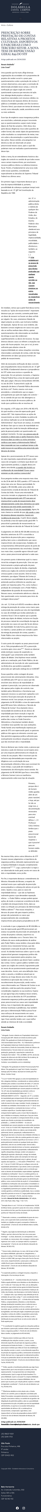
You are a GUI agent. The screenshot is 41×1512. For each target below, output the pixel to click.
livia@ (13, 1074)
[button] (20, 18)
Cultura (10, 25)
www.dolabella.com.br (15, 1062)
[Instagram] (24, 1508)
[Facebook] (17, 1508)
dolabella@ (27, 1062)
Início (3, 25)
